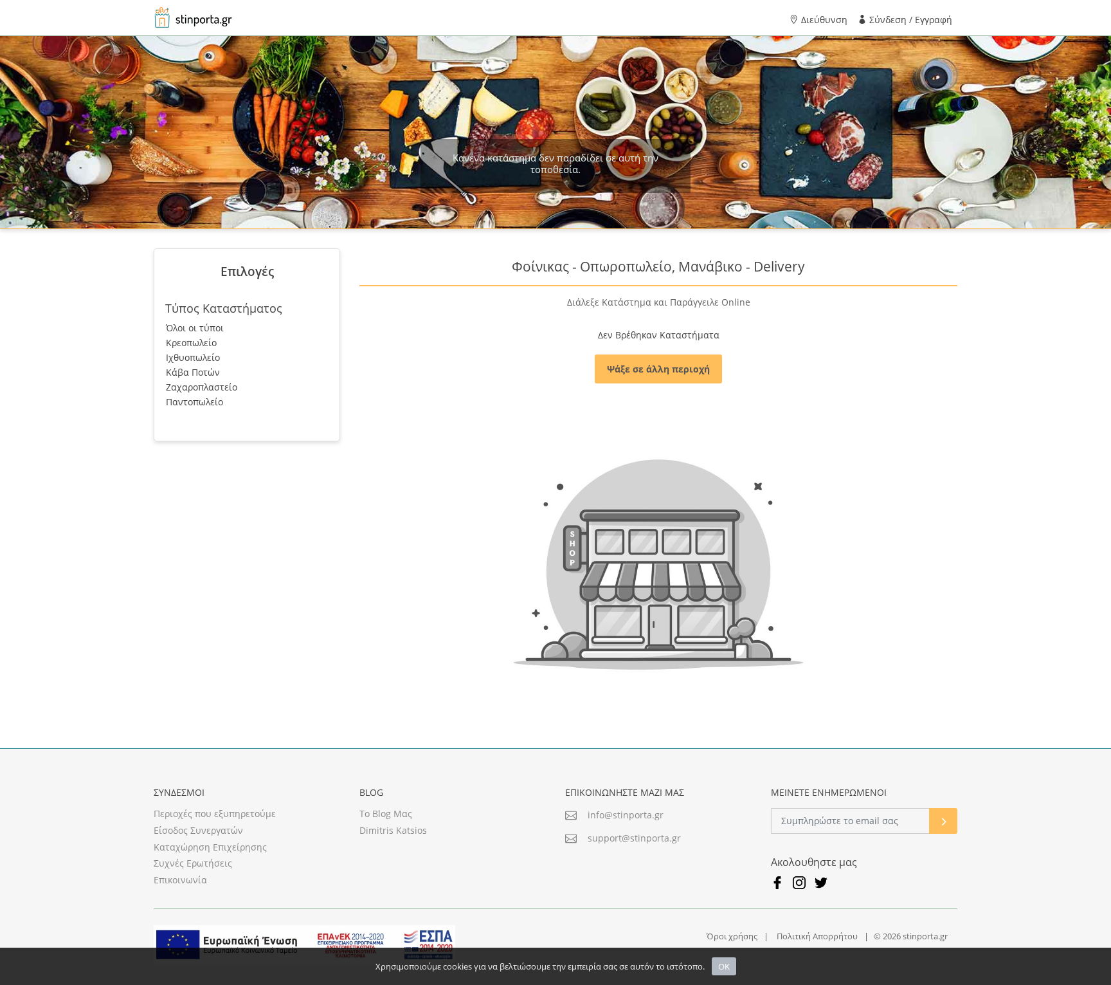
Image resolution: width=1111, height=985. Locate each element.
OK (724, 966)
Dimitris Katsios (393, 830)
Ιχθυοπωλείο (193, 357)
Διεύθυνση (823, 20)
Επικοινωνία (180, 880)
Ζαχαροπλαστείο (201, 387)
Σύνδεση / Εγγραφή (909, 20)
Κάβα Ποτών (193, 372)
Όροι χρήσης (732, 936)
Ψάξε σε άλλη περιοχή (658, 369)
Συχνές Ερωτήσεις (193, 863)
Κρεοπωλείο (191, 342)
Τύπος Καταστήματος (223, 308)
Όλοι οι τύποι (195, 328)
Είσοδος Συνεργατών (198, 830)
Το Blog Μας (385, 814)
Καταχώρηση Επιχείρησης (210, 847)
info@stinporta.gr (626, 815)
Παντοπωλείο (194, 402)
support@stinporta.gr (634, 838)
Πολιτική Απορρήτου (817, 936)
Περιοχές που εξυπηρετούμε (215, 814)
